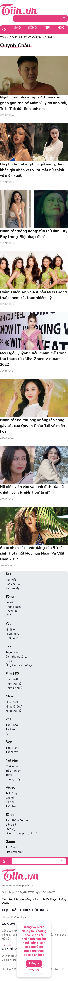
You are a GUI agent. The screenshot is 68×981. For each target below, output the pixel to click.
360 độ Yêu (13, 638)
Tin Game (12, 847)
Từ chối (34, 970)
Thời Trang (12, 748)
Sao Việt (11, 580)
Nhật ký (11, 629)
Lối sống (11, 602)
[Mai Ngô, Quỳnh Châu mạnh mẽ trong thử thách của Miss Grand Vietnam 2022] (34, 331)
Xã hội (10, 802)
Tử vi (9, 775)
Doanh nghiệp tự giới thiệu (22, 833)
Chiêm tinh (12, 766)
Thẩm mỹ (12, 752)
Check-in (11, 611)
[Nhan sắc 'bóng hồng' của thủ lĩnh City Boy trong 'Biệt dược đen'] (34, 209)
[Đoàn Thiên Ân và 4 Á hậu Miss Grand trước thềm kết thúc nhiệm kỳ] (34, 270)
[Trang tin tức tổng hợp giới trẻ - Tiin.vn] (19, 9)
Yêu (47, 27)
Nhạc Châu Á (14, 707)
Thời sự (10, 729)
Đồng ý (34, 963)
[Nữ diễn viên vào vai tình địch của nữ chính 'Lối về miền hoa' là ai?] (34, 465)
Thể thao (11, 806)
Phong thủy (13, 779)
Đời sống (11, 793)
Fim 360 (12, 673)
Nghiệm (12, 760)
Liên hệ (6, 945)
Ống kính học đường (19, 665)
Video (10, 787)
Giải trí (10, 798)
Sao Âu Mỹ (12, 588)
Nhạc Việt (12, 702)
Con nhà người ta (16, 657)
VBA (9, 615)
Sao (17, 27)
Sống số (11, 825)
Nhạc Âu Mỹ (13, 711)
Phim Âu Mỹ (13, 684)
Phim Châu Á (14, 688)
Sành (10, 815)
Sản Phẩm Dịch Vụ (17, 820)
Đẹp (9, 742)
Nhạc (10, 696)
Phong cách (13, 607)
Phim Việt (12, 679)
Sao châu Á (13, 584)
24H (9, 719)
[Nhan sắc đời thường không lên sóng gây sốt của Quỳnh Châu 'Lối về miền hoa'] (34, 398)
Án (7, 734)
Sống (32, 27)
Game (10, 842)
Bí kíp (9, 661)
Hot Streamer (14, 852)
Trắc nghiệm (13, 771)
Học (60, 27)
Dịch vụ (10, 829)
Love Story (12, 634)
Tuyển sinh (12, 652)
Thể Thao (12, 725)
